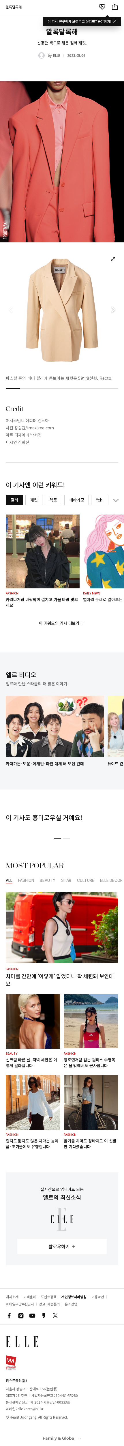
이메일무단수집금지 (20, 1303)
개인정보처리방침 (74, 1296)
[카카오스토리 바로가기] (43, 1315)
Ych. (99, 500)
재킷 (34, 500)
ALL (9, 881)
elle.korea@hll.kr (30, 1408)
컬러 (14, 500)
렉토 (53, 500)
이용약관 (97, 1296)
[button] (113, 310)
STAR (66, 881)
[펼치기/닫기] (115, 500)
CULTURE (85, 881)
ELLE (56, 55)
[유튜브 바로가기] (32, 1315)
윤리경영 (71, 1303)
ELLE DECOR (111, 881)
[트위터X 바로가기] (55, 1315)
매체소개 (12, 1296)
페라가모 (76, 500)
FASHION (26, 881)
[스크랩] (102, 6)
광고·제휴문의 (49, 1303)
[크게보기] (113, 259)
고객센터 (29, 1296)
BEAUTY (47, 881)
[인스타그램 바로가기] (20, 1315)
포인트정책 (49, 1296)
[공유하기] (114, 6)
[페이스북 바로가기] (9, 1315)
